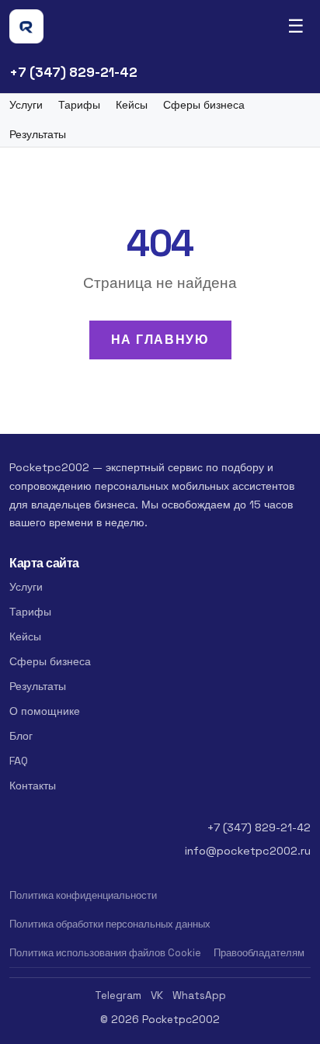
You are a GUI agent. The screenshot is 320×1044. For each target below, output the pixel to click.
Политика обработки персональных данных (109, 924)
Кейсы (132, 105)
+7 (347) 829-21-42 (73, 72)
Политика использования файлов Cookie (105, 952)
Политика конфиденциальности (83, 895)
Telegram (118, 995)
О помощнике (44, 711)
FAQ (18, 761)
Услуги (26, 105)
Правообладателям (259, 952)
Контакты (32, 786)
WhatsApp (199, 995)
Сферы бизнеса (204, 105)
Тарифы (79, 105)
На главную (160, 339)
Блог (21, 736)
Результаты (37, 134)
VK (157, 995)
